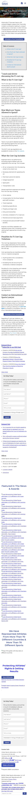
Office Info (8, 758)
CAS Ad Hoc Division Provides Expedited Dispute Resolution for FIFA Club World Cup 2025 (15, 352)
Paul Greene (13, 333)
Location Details (7, 469)
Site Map (4, 791)
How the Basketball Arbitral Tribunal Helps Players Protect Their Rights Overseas (14, 359)
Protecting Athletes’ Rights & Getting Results (14, 668)
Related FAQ (5, 424)
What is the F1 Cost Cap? (14, 49)
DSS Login (10, 791)
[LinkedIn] (11, 760)
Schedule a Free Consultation (14, 39)
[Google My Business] (9, 762)
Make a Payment (8, 765)
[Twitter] (10, 760)
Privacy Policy (12, 779)
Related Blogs (6, 345)
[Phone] (22, 3)
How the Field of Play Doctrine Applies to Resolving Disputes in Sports (14, 366)
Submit (7, 417)
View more (4, 372)
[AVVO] (17, 760)
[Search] (25, 793)
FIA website (20, 151)
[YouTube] (13, 760)
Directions (6, 472)
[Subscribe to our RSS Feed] (11, 347)
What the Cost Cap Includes (15, 57)
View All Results (8, 677)
